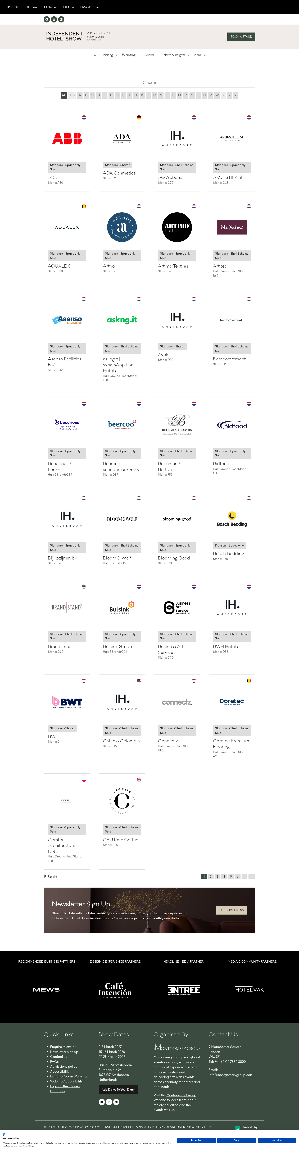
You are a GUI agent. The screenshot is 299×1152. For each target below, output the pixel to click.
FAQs (54, 1061)
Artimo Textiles (173, 266)
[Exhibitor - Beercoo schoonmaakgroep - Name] (122, 440)
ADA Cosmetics (119, 173)
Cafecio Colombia (121, 741)
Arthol (109, 266)
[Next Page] (244, 876)
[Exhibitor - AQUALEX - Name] (67, 242)
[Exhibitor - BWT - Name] (67, 720)
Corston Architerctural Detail (62, 845)
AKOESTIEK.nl (227, 177)
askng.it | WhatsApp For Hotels (118, 364)
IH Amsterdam (89, 7)
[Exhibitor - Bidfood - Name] (232, 440)
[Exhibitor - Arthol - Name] (122, 242)
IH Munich (50, 7)
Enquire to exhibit (63, 1047)
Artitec (220, 266)
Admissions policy (63, 1066)
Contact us (58, 1056)
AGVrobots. (170, 177)
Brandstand (60, 646)
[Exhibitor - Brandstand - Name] (67, 623)
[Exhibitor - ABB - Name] (67, 151)
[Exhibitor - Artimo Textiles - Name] (177, 242)
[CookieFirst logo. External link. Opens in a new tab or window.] (4, 1134)
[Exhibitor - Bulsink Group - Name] (122, 623)
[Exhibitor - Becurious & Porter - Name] (67, 440)
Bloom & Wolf (117, 558)
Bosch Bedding (228, 553)
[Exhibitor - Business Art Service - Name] (177, 623)
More (197, 55)
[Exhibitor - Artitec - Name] (232, 242)
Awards (149, 55)
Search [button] (153, 83)
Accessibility (60, 1071)
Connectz (168, 741)
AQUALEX (59, 266)
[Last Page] (251, 876)
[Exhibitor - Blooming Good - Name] (177, 532)
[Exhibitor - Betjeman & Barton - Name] (177, 440)
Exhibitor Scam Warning (68, 1076)
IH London (32, 7)
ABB (52, 177)
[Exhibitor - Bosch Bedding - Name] (232, 532)
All (64, 95)
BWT (53, 736)
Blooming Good (174, 558)
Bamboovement (229, 359)
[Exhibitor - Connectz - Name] (177, 720)
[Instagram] (54, 19)
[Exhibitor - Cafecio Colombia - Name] (122, 720)
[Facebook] (47, 19)
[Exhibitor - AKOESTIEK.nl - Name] (232, 151)
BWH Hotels (225, 646)
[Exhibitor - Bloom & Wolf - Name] (122, 532)
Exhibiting (128, 55)
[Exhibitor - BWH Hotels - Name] (232, 623)
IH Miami (68, 7)
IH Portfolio (12, 7)
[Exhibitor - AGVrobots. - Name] (177, 151)
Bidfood (221, 463)
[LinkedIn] (61, 19)
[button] (241, 37)
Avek (163, 354)
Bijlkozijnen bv (62, 558)
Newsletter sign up (64, 1052)
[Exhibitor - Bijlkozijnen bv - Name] (67, 532)
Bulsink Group (117, 646)
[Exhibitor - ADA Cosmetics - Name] (122, 151)
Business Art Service (171, 649)
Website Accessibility (66, 1081)
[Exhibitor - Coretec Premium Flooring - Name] (232, 720)
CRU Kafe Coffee (120, 840)
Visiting (108, 55)
